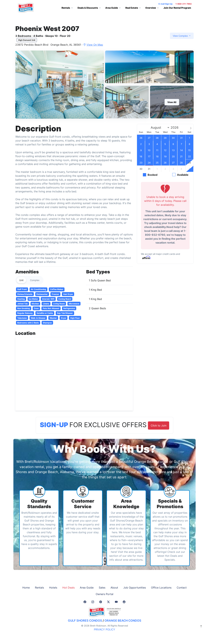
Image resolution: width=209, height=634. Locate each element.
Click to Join (158, 425)
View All (171, 102)
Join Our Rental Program (177, 7)
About (114, 587)
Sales (102, 587)
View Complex (181, 35)
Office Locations (161, 587)
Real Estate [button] (131, 7)
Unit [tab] (21, 280)
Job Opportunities (134, 587)
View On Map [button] (95, 44)
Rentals (39, 587)
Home (26, 587)
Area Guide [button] (111, 7)
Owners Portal (104, 594)
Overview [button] (150, 7)
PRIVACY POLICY (104, 629)
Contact (182, 587)
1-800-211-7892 (184, 4)
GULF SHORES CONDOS (85, 620)
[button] (59, 85)
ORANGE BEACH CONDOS (122, 620)
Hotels (53, 587)
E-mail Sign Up (166, 4)
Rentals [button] (66, 7)
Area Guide (87, 587)
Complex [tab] (35, 280)
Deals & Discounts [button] (88, 7)
